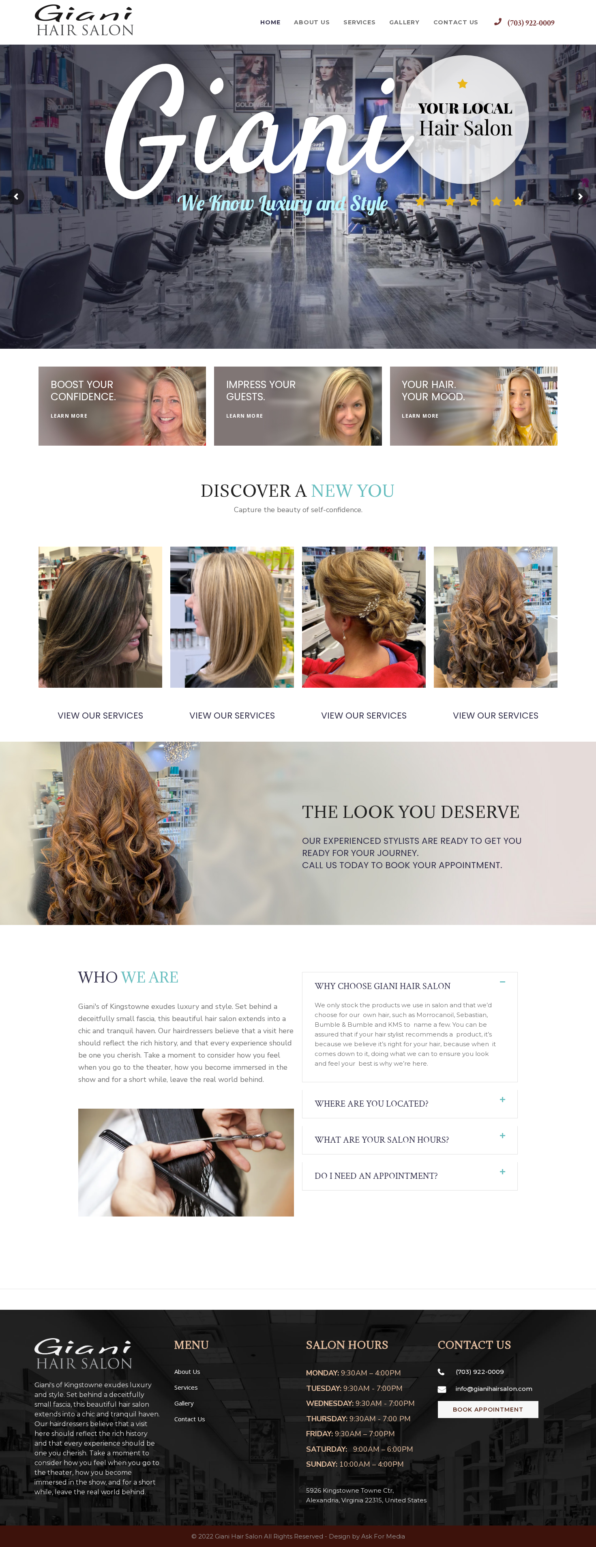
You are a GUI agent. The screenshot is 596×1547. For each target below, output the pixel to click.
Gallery (184, 1403)
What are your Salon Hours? (382, 1140)
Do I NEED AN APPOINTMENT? (376, 1176)
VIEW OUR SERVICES (100, 715)
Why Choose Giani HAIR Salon (382, 986)
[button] (409, 986)
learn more (69, 415)
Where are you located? (372, 1104)
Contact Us (189, 1419)
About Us (187, 1371)
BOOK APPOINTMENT (488, 1409)
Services (186, 1387)
